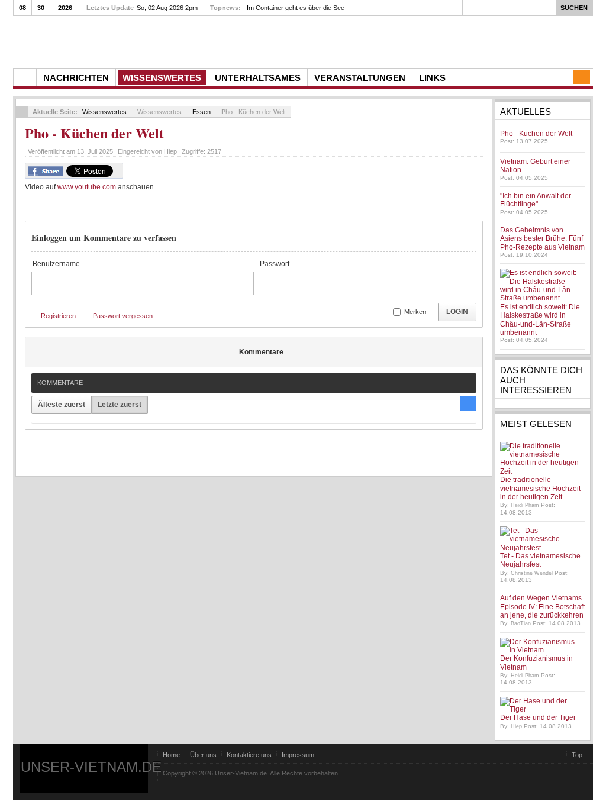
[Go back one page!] (22, 112)
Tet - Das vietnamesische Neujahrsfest (540, 560)
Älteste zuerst (61, 404)
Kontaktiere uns (249, 754)
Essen (201, 111)
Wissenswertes (104, 111)
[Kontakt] (581, 77)
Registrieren (58, 315)
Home (171, 754)
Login (457, 312)
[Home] (25, 77)
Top (577, 754)
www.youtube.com (86, 187)
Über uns (203, 754)
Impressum (298, 754)
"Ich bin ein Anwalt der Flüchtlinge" (535, 200)
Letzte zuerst (119, 404)
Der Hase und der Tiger (538, 717)
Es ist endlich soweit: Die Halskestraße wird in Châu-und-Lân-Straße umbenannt (540, 320)
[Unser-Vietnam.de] (125, 40)
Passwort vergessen (123, 315)
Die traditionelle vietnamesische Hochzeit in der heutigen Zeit (540, 488)
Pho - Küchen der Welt (94, 132)
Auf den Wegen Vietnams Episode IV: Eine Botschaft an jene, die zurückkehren (542, 606)
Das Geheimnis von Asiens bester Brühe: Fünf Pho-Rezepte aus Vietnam (542, 238)
